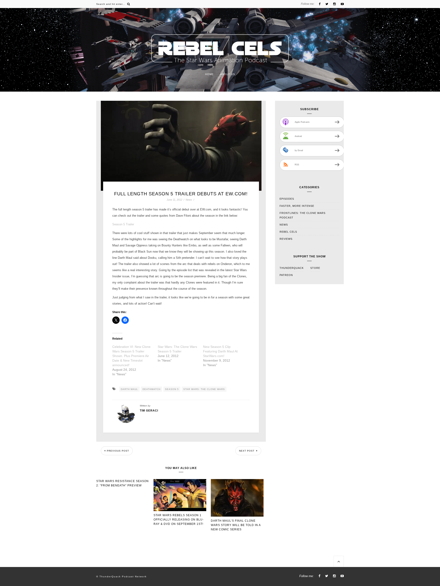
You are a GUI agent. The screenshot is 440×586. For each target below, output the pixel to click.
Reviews (286, 238)
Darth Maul (129, 389)
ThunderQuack (292, 268)
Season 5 (172, 389)
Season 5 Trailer (123, 224)
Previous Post (118, 451)
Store (315, 268)
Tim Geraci (149, 410)
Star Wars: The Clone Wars (204, 389)
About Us (227, 74)
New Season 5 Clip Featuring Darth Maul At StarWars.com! (220, 351)
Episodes (287, 198)
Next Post (247, 451)
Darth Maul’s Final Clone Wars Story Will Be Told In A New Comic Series (236, 525)
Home (209, 74)
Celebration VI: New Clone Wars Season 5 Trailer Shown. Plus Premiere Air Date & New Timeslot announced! (131, 356)
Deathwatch (151, 389)
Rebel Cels (288, 231)
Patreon (286, 275)
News (189, 200)
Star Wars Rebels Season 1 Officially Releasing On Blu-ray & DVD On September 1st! (179, 520)
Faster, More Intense (297, 205)
